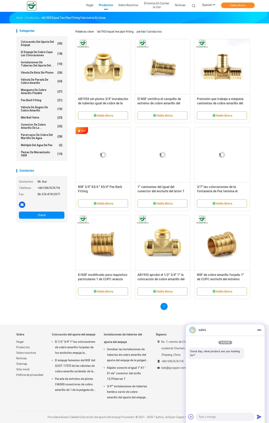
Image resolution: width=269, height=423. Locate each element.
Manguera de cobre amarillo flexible (41, 91)
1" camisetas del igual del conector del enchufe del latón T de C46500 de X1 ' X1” (161, 191)
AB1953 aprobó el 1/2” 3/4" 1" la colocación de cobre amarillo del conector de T (161, 279)
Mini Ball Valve (41, 117)
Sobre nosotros (26, 352)
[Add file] (191, 416)
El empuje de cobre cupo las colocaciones (41, 53)
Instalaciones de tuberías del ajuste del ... (41, 64)
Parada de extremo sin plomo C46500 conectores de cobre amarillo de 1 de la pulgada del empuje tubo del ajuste (74, 385)
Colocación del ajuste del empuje (41, 43)
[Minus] (259, 330)
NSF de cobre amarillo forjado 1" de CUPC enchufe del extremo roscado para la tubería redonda (220, 279)
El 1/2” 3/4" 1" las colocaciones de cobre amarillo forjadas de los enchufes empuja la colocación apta (75, 348)
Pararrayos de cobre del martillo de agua (41, 136)
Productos (23, 347)
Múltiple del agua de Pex (41, 145)
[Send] (259, 416)
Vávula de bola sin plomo (41, 72)
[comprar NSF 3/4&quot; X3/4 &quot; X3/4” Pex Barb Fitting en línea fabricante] (103, 154)
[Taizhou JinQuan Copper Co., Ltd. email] (22, 204)
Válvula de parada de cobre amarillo (41, 81)
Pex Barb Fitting (41, 100)
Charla (42, 215)
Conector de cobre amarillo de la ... (41, 126)
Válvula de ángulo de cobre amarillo (41, 109)
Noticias (21, 358)
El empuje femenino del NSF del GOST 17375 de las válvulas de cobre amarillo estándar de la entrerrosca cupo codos (75, 366)
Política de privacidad (29, 374)
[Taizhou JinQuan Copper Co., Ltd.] (31, 6)
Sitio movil (22, 369)
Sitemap (21, 363)
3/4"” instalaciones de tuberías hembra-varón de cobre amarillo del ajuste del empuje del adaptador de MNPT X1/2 (127, 392)
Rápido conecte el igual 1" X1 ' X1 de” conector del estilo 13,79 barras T (126, 373)
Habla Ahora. (238, 5)
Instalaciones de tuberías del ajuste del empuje (123, 338)
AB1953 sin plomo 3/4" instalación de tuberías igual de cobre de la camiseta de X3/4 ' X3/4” (103, 103)
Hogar (20, 341)
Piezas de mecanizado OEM (41, 154)
